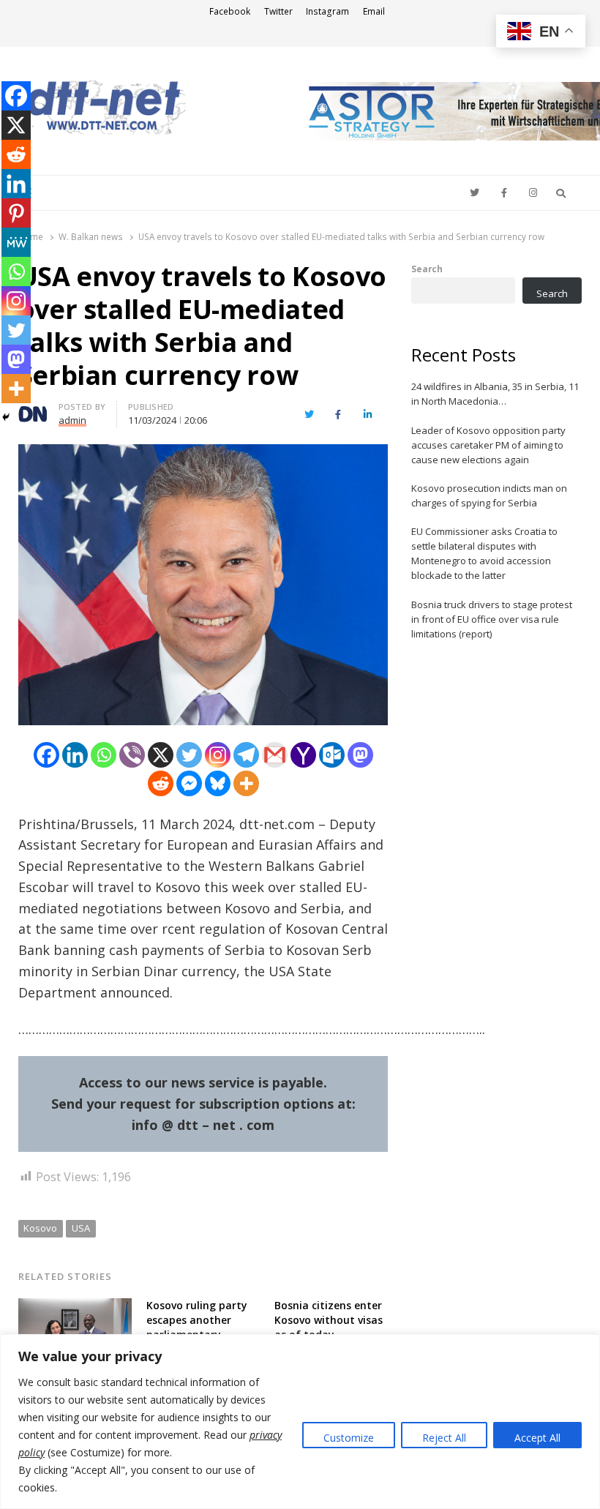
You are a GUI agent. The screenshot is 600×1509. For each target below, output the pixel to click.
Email (374, 11)
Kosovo (40, 1228)
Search (427, 268)
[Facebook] (46, 755)
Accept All (537, 1438)
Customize (348, 1438)
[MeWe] (16, 242)
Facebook (229, 11)
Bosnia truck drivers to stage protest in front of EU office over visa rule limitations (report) (491, 619)
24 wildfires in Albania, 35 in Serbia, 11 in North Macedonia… (495, 394)
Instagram (327, 11)
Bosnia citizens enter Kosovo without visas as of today (328, 1319)
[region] (300, 1421)
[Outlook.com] (332, 755)
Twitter (278, 11)
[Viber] (132, 755)
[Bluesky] (217, 783)
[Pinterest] (16, 213)
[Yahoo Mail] (303, 755)
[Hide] (6, 417)
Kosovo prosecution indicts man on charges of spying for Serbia (489, 495)
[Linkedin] (75, 755)
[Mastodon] (360, 755)
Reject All (444, 1438)
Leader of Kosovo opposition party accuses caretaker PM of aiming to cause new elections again (488, 445)
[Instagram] (217, 755)
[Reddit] (160, 783)
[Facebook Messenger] (189, 783)
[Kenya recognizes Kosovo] (75, 1307)
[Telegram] (246, 755)
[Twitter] (189, 755)
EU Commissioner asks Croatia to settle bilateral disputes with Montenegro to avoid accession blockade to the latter (484, 553)
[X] (160, 755)
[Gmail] (275, 755)
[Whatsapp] (103, 755)
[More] (246, 783)
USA (81, 1228)
